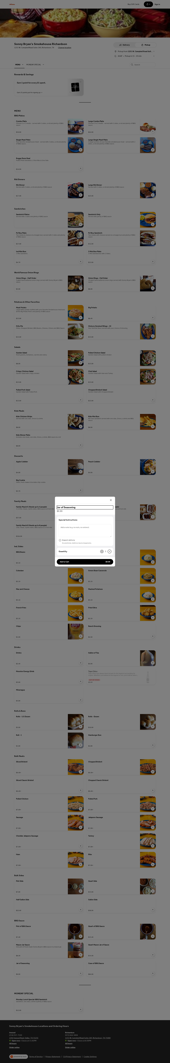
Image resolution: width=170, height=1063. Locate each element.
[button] (85, 562)
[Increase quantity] (109, 551)
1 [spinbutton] (105, 551)
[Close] (111, 500)
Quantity (63, 551)
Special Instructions (68, 520)
